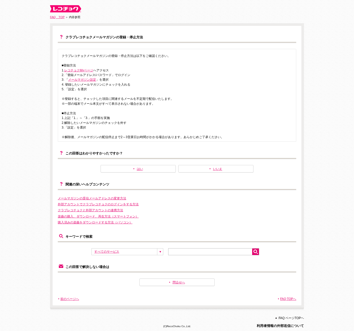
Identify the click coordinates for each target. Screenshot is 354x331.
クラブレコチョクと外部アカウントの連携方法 (90, 210)
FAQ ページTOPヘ (291, 318)
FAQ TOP (57, 17)
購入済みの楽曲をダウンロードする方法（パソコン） (95, 222)
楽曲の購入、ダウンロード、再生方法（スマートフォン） (98, 216)
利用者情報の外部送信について (280, 326)
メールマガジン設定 (82, 79)
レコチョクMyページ (78, 70)
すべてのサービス (106, 251)
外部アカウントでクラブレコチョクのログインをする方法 (98, 204)
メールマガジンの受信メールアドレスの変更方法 (92, 198)
